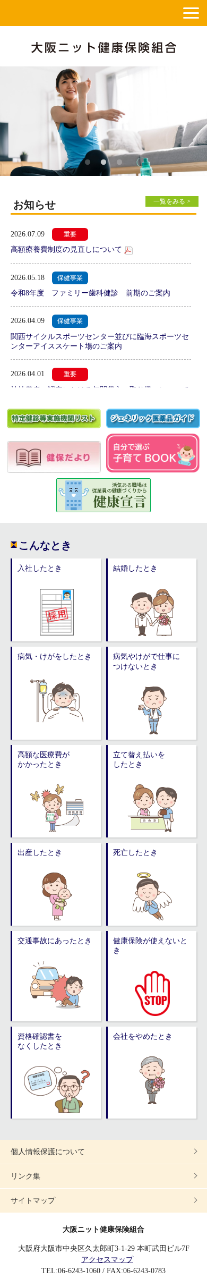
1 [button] (87, 162)
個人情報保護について (48, 1152)
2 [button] (103, 162)
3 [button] (119, 162)
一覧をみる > (172, 201)
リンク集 (25, 1176)
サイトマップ (33, 1201)
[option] (103, 121)
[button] (191, 13)
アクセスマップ (107, 1260)
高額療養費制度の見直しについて (66, 249)
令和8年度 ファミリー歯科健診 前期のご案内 (90, 293)
